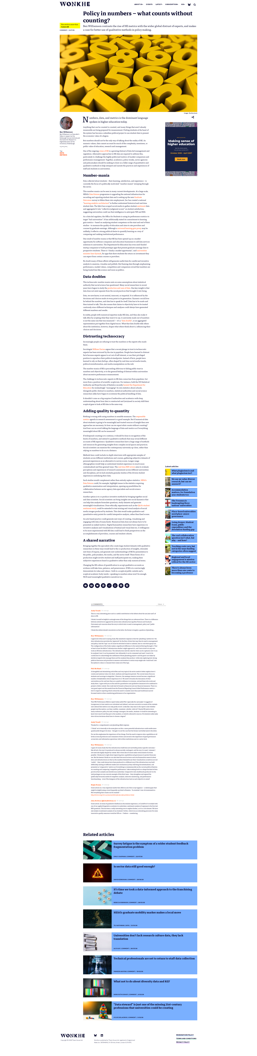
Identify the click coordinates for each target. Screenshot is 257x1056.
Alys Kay (117, 948)
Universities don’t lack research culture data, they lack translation (148, 937)
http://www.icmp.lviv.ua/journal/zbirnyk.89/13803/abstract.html (112, 795)
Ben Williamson (66, 132)
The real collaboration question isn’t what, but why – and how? (183, 538)
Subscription (171, 4)
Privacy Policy (183, 1042)
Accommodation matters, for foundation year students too (183, 492)
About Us (138, 4)
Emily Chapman (120, 856)
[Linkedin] (101, 1035)
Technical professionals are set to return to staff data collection (154, 958)
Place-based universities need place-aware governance (184, 514)
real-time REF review (126, 466)
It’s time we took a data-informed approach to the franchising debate (153, 891)
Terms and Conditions (186, 1038)
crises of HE (104, 150)
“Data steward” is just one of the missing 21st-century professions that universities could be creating (148, 1006)
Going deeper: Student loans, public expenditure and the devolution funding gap (183, 526)
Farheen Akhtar (120, 971)
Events (149, 4)
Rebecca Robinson (121, 902)
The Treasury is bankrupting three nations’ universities (182, 503)
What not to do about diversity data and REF (142, 981)
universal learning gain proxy (129, 228)
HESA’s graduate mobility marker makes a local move (147, 912)
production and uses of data (119, 287)
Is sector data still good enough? (134, 866)
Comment (63, 30)
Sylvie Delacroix (120, 1017)
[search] (195, 5)
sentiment (141, 205)
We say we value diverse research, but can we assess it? (183, 481)
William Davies (99, 349)
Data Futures (94, 194)
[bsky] (189, 4)
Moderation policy (185, 1035)
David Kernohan (120, 879)
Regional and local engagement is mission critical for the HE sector (183, 560)
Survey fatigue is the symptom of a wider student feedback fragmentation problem (151, 845)
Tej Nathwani (119, 925)
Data (62, 153)
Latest (159, 4)
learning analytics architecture (96, 203)
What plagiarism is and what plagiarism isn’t (183, 472)
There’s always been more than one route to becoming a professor (183, 570)
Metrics (63, 155)
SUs (182, 4)
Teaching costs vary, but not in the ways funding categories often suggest (184, 549)
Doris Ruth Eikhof (121, 994)
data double (126, 320)
